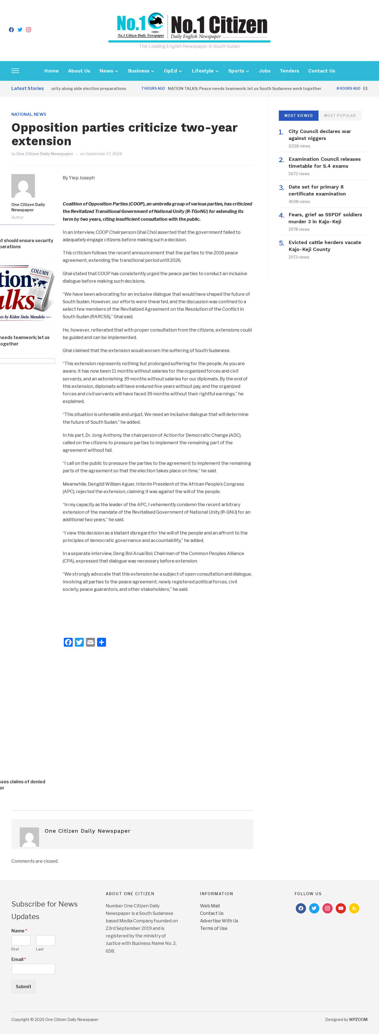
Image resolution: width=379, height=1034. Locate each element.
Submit (23, 986)
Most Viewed (298, 116)
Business (138, 71)
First (15, 949)
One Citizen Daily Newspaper (44, 153)
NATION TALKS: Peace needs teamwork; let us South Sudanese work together (232, 88)
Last (40, 949)
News (106, 71)
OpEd (170, 71)
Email (18, 959)
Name (19, 930)
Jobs (265, 71)
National (21, 114)
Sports (236, 71)
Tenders (289, 71)
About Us (79, 71)
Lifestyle (203, 71)
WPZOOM (358, 1019)
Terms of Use (214, 928)
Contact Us (321, 71)
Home (51, 71)
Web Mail (210, 905)
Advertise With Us (219, 920)
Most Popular (340, 116)
